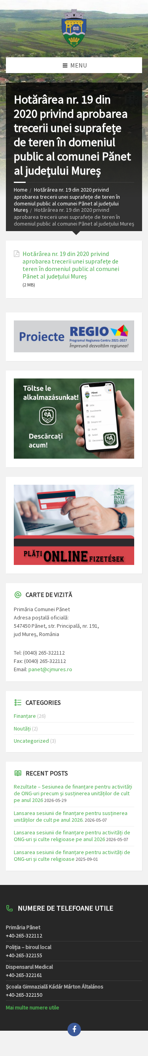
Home (21, 189)
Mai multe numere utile (32, 1007)
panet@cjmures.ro (50, 669)
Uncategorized (31, 740)
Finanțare (25, 715)
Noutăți (22, 728)
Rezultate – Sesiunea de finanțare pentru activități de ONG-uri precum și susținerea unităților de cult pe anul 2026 (73, 793)
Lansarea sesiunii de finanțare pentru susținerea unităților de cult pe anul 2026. (70, 816)
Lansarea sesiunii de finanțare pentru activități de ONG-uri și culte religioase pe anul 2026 (72, 836)
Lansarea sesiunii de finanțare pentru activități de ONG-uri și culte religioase (72, 855)
